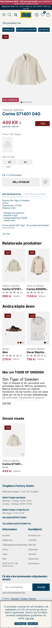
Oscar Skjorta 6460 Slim (35, 352)
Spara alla (32, 623)
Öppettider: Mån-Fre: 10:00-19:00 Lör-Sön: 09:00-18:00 (26, 7)
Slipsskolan (33, 558)
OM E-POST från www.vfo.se (10, 564)
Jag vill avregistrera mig (13, 592)
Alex (5, 352)
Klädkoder (33, 549)
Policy (5, 549)
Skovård (32, 554)
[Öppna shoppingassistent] (14, 14)
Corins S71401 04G (11, 463)
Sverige (32, 598)
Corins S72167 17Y (11, 289)
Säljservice (7, 540)
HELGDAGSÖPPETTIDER (14, 517)
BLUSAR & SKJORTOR (26, 30)
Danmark (15, 598)
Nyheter (6, 535)
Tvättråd (32, 540)
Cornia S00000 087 (36, 289)
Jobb (4, 554)
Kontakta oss (34, 535)
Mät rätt (32, 544)
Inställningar (20, 623)
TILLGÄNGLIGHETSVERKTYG (16, 523)
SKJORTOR (44, 30)
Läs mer (29, 618)
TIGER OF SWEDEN (12, 109)
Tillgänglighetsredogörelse (13, 544)
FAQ (4, 558)
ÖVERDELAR (8, 30)
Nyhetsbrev (33, 563)
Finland (24, 598)
